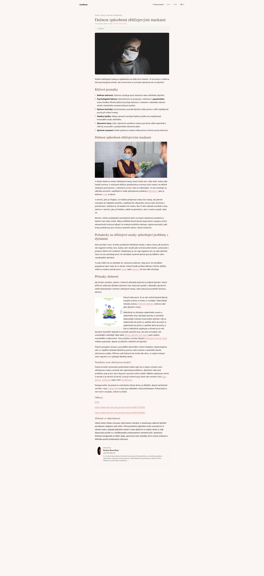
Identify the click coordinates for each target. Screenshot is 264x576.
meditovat (106, 380)
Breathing (118, 15)
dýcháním (153, 191)
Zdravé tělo (113, 388)
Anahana (83, 4)
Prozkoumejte (158, 4)
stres (105, 194)
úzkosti (135, 269)
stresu (124, 269)
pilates (98, 380)
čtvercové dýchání (145, 304)
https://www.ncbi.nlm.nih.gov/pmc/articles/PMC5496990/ (120, 412)
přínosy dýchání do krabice (136, 335)
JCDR (97, 402)
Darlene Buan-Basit (120, 24)
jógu (164, 376)
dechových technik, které (156, 338)
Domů (97, 15)
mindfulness (126, 380)
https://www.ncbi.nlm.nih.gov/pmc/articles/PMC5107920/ (120, 407)
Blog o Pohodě (107, 15)
